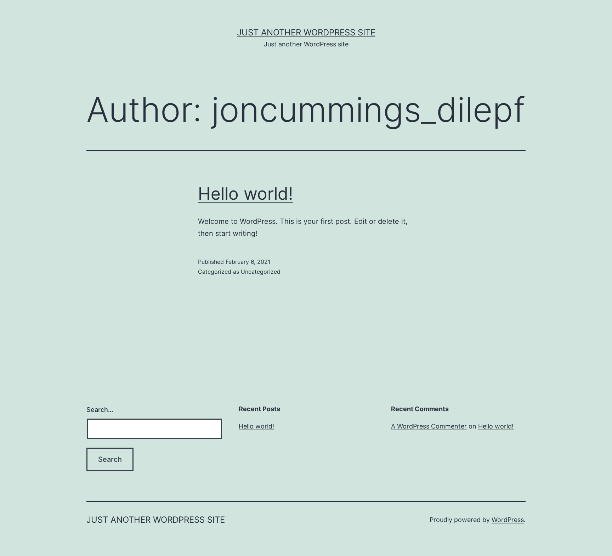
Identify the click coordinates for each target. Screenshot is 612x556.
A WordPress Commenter (429, 426)
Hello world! (245, 193)
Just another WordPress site (306, 32)
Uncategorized (260, 271)
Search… (99, 409)
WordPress (508, 519)
